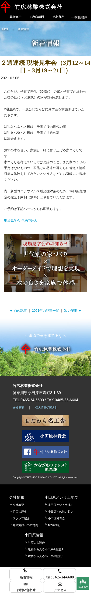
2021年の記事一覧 (45, 310)
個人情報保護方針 (46, 407)
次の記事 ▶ (72, 310)
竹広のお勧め (36, 542)
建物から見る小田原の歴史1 (45, 549)
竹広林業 (32, 7)
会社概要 (18, 407)
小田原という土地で (61, 497)
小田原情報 (33, 535)
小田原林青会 (56, 518)
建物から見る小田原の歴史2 (45, 556)
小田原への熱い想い (60, 511)
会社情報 (16, 497)
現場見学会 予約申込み (21, 220)
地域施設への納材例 (25, 525)
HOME (5, 29)
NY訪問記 (54, 525)
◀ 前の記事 (18, 310)
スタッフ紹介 (21, 518)
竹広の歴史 (20, 511)
